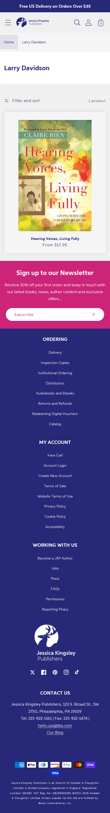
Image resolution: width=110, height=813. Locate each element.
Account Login (55, 465)
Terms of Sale (55, 486)
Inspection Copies (55, 362)
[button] (8, 22)
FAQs (55, 588)
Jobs (55, 568)
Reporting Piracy (55, 609)
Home (9, 42)
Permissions (55, 599)
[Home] (32, 22)
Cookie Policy (55, 516)
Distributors (55, 383)
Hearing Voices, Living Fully (55, 238)
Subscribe (24, 314)
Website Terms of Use (55, 496)
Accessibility (55, 526)
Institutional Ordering (55, 373)
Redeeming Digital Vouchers (55, 413)
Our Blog (55, 732)
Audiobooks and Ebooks (55, 393)
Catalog (55, 424)
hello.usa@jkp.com (55, 725)
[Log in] (88, 22)
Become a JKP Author (55, 558)
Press (55, 578)
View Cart (55, 455)
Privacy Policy (55, 506)
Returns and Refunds (55, 403)
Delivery (55, 352)
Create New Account (55, 475)
